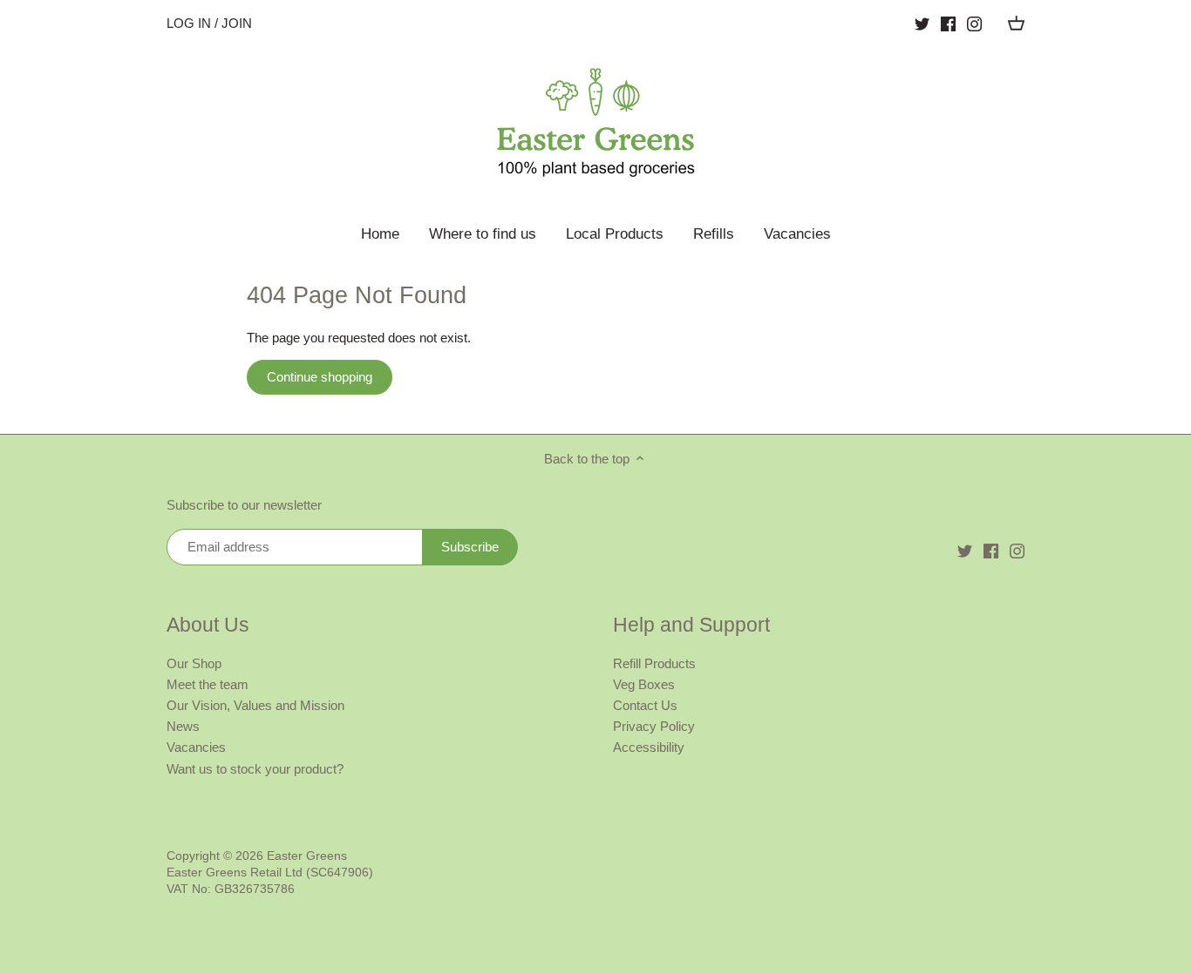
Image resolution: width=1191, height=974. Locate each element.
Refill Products (654, 663)
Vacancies (196, 747)
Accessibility (648, 747)
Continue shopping (319, 376)
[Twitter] (922, 23)
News (183, 726)
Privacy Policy (654, 726)
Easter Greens (307, 855)
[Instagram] (974, 23)
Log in (189, 23)
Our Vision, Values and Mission (255, 705)
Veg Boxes (644, 684)
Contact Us (645, 705)
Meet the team (207, 684)
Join (236, 23)
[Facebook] (948, 23)
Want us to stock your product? (255, 768)
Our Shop (194, 663)
